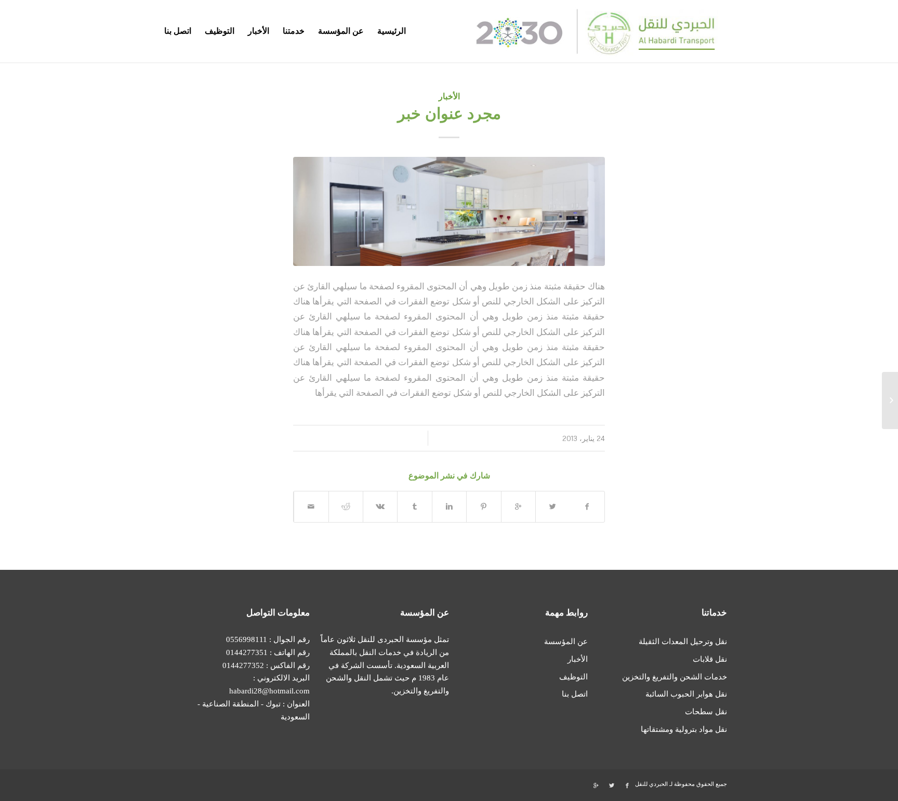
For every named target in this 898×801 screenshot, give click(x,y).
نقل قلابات (710, 659)
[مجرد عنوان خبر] (890, 400)
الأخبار (449, 96)
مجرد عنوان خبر (449, 113)
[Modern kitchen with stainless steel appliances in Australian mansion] (449, 211)
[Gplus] (596, 785)
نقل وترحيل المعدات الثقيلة (683, 641)
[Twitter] (611, 785)
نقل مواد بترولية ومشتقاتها (684, 729)
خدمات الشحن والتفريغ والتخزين (674, 677)
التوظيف (573, 677)
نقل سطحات (706, 711)
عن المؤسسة (566, 641)
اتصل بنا (575, 694)
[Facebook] (627, 785)
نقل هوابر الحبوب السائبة (686, 694)
